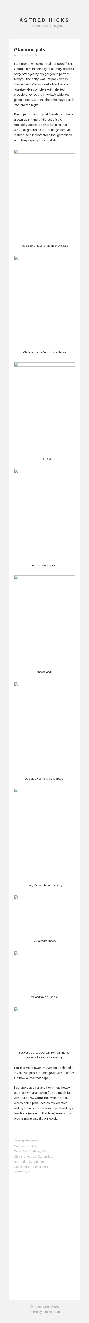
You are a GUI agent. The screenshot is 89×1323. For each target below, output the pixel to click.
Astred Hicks (50, 1306)
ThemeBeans (52, 1312)
